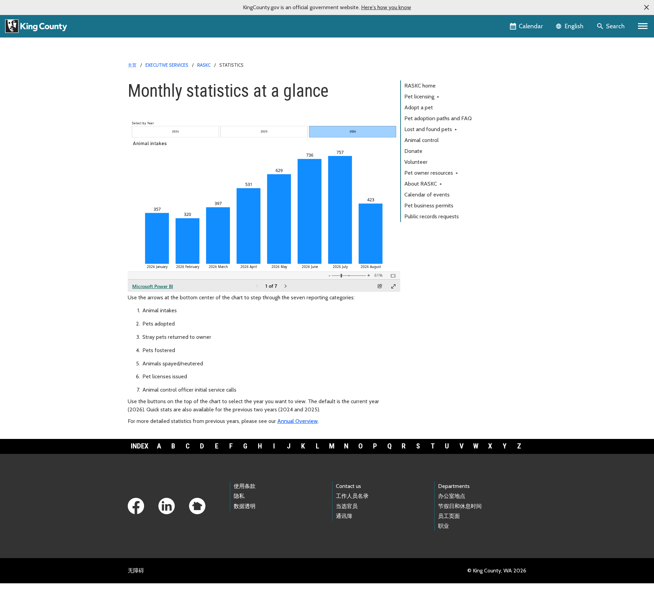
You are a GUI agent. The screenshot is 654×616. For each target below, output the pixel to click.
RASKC (204, 65)
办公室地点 (451, 496)
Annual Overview (297, 421)
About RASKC (423, 183)
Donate (413, 151)
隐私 (239, 496)
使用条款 (244, 486)
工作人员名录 (352, 496)
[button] (646, 7)
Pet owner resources (431, 173)
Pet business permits (428, 205)
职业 (443, 526)
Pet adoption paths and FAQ (438, 118)
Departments (454, 486)
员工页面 (449, 516)
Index (140, 446)
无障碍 (136, 570)
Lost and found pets (430, 129)
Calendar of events (427, 194)
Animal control (421, 140)
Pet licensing (421, 96)
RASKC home (420, 85)
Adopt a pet (418, 107)
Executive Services (166, 65)
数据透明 (244, 506)
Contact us (348, 486)
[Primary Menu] (643, 26)
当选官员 (347, 506)
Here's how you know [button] (386, 7)
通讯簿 (344, 516)
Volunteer (415, 162)
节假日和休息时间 (460, 506)
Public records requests (431, 216)
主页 (132, 65)
